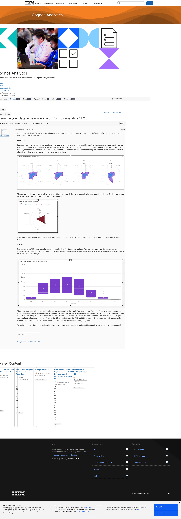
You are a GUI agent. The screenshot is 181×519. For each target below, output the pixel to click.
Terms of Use (99, 456)
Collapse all (116, 112)
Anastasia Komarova (63, 382)
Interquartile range (42, 370)
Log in (150, 3)
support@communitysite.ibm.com (67, 455)
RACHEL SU (22, 377)
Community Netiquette (103, 462)
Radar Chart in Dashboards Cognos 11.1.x (81, 372)
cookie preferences (89, 507)
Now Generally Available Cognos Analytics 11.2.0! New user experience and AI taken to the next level (63, 374)
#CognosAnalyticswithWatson (28, 342)
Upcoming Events (41, 99)
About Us (97, 449)
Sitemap (97, 469)
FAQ (95, 476)
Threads (14, 99)
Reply (123, 129)
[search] (119, 3)
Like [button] (121, 123)
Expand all (106, 112)
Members (69, 99)
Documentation (140, 462)
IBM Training (139, 449)
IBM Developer (140, 456)
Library (56, 99)
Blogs (26, 99)
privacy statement (84, 511)
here (138, 509)
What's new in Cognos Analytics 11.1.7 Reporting (24, 372)
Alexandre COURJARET (45, 373)
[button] (61, 3)
